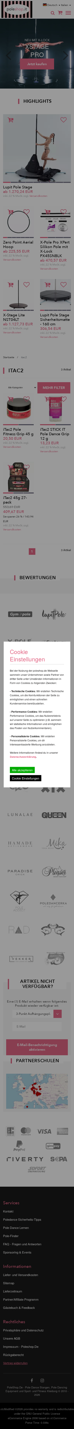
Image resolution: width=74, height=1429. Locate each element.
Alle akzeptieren (22, 770)
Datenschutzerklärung (23, 757)
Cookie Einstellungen (25, 778)
